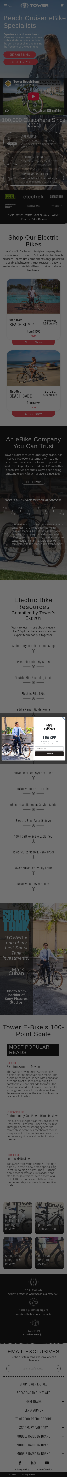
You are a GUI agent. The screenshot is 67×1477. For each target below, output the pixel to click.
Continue (49, 753)
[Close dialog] (63, 718)
